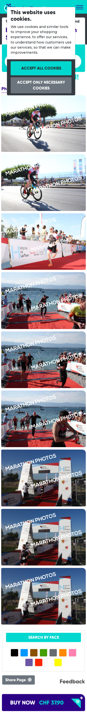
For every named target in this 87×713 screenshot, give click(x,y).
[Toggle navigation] (79, 7)
